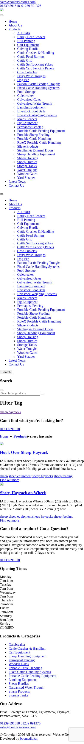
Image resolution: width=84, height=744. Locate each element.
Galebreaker (25, 95)
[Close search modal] (1, 390)
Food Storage (26, 92)
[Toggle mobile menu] (1, 15)
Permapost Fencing (30, 127)
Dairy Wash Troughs (31, 76)
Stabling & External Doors (35, 150)
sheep (4, 476)
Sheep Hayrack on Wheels (23, 493)
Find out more (9, 480)
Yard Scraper (26, 177)
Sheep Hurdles (27, 162)
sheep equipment (20, 476)
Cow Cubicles (27, 72)
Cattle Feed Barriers (30, 56)
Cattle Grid (24, 60)
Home (13, 21)
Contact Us (16, 185)
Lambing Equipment (31, 107)
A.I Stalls (23, 33)
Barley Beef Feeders (31, 37)
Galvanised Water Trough (34, 103)
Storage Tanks (27, 166)
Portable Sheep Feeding (33, 135)
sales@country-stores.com (18, 2)
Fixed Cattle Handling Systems (38, 88)
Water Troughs (27, 170)
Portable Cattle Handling (34, 138)
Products (14, 29)
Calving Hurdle (27, 49)
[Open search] (1, 194)
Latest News (17, 181)
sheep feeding (63, 476)
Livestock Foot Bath (31, 111)
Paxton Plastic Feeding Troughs (38, 84)
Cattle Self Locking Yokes (35, 64)
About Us (15, 25)
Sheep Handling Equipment (36, 154)
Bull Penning (26, 41)
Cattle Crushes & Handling (35, 52)
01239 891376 (31, 6)
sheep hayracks (10, 412)
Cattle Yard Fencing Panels (35, 68)
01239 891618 (10, 6)
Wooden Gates (27, 174)
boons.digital (28, 738)
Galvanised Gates (29, 99)
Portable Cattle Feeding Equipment (41, 131)
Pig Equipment (27, 123)
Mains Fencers (27, 119)
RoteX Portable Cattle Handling (39, 142)
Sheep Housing (27, 158)
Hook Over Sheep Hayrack (24, 452)
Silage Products (27, 146)
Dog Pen (23, 80)
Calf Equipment (28, 45)
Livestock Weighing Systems (37, 115)
